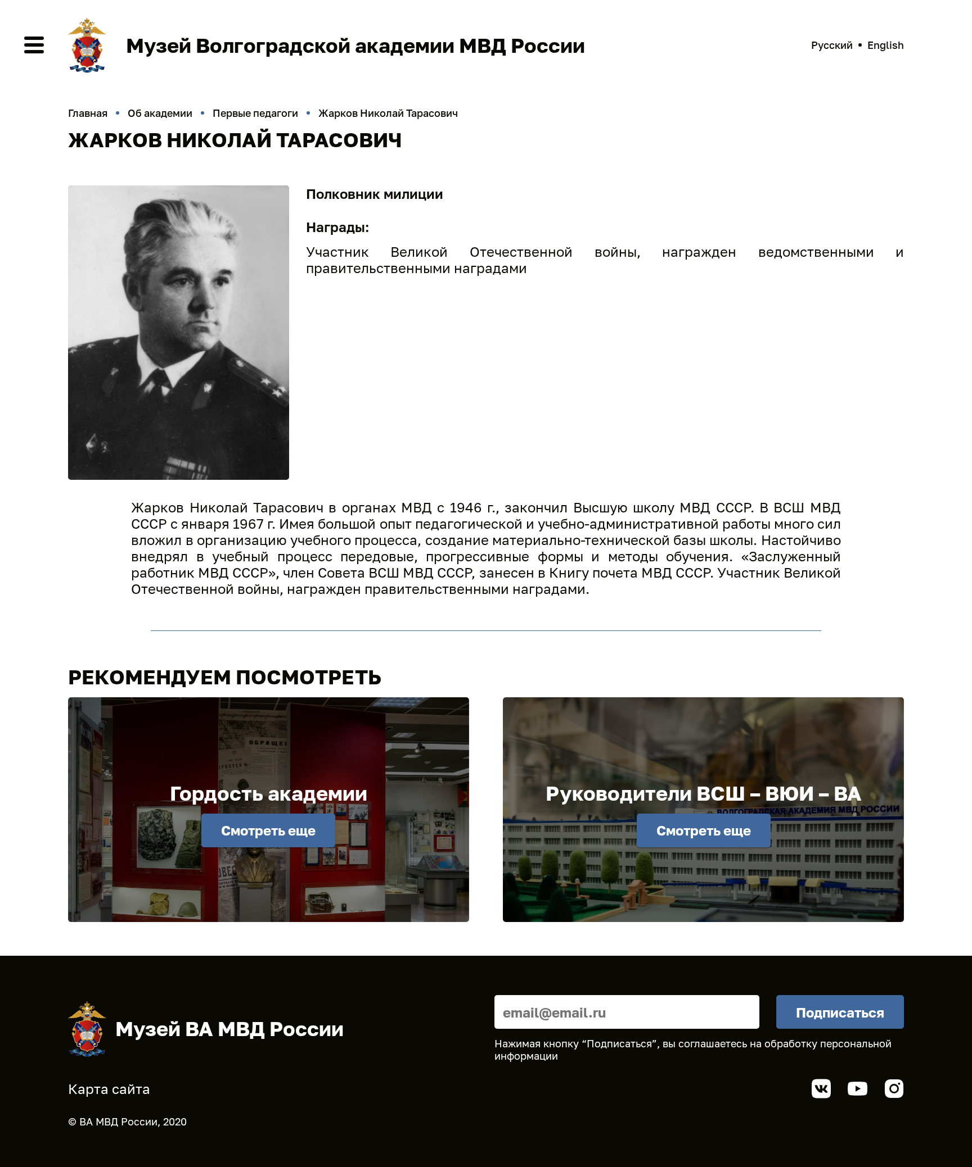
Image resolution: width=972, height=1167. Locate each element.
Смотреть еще (268, 830)
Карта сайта (109, 1088)
